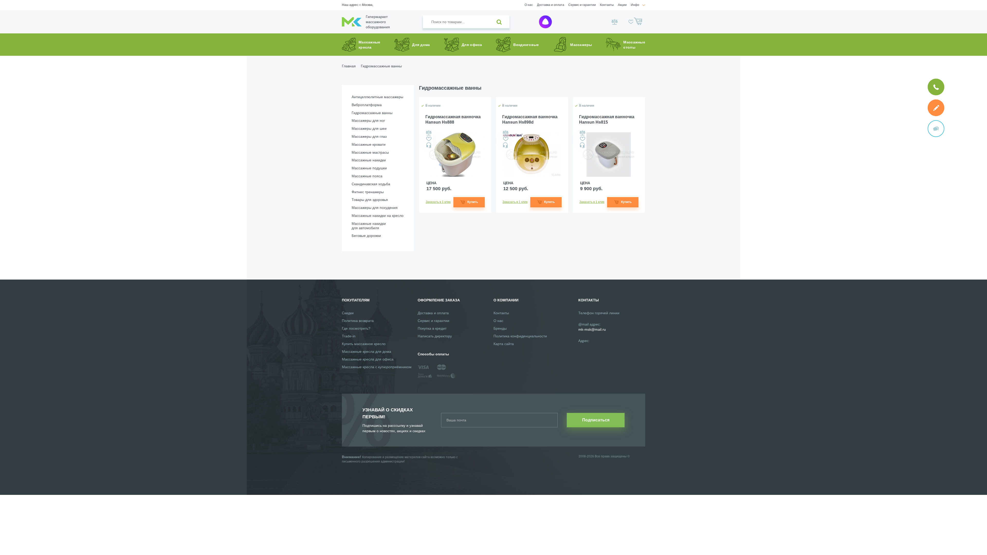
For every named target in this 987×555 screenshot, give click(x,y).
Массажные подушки (369, 168)
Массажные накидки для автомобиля (369, 225)
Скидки (348, 313)
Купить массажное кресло (364, 344)
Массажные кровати (369, 144)
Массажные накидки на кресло (378, 216)
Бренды (500, 328)
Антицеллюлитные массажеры (377, 97)
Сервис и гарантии (582, 5)
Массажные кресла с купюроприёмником (377, 367)
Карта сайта (504, 344)
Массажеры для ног (368, 120)
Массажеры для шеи (369, 128)
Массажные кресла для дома (366, 351)
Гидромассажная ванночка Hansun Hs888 (453, 119)
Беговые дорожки (366, 236)
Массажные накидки (369, 160)
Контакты (607, 5)
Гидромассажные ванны (372, 113)
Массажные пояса (367, 176)
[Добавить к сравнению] (429, 133)
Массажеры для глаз (369, 136)
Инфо (635, 5)
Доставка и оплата (550, 5)
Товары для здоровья (370, 200)
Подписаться (595, 420)
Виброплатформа (367, 105)
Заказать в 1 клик (438, 202)
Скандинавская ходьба (371, 184)
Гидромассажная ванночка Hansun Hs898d (530, 119)
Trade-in (348, 336)
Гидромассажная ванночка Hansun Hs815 (606, 119)
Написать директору (435, 336)
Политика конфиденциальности (520, 336)
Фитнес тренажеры (368, 192)
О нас (529, 5)
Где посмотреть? (356, 328)
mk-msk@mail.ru (592, 329)
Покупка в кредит (432, 328)
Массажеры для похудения (375, 208)
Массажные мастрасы (370, 152)
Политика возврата (358, 321)
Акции (622, 5)
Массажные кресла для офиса (368, 359)
